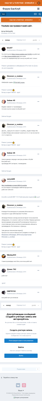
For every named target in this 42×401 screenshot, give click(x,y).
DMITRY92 (11, 291)
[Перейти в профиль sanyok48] (4, 180)
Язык (20, 390)
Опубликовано (16, 50)
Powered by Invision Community (21, 395)
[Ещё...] (38, 49)
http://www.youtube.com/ (12, 56)
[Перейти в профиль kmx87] (4, 49)
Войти (21, 355)
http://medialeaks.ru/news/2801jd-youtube (14, 185)
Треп (13, 33)
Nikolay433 (9, 31)
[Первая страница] (2, 40)
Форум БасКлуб (11, 8)
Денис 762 (11, 269)
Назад (7, 40)
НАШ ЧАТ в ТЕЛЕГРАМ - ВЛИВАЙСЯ (19, 3)
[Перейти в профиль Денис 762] (4, 271)
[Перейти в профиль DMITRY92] (4, 292)
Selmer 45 (11, 100)
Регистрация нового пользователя (21, 340)
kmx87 (9, 48)
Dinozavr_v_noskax (15, 76)
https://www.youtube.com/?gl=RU (22, 54)
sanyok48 (11, 179)
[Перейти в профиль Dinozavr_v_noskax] (4, 77)
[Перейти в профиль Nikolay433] (4, 256)
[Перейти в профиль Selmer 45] (4, 102)
